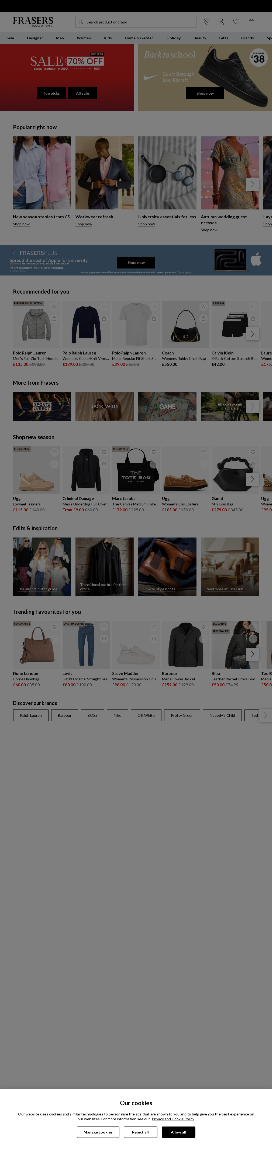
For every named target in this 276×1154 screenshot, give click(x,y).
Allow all (178, 1132)
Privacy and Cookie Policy (173, 1119)
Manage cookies (98, 1132)
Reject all (140, 1132)
